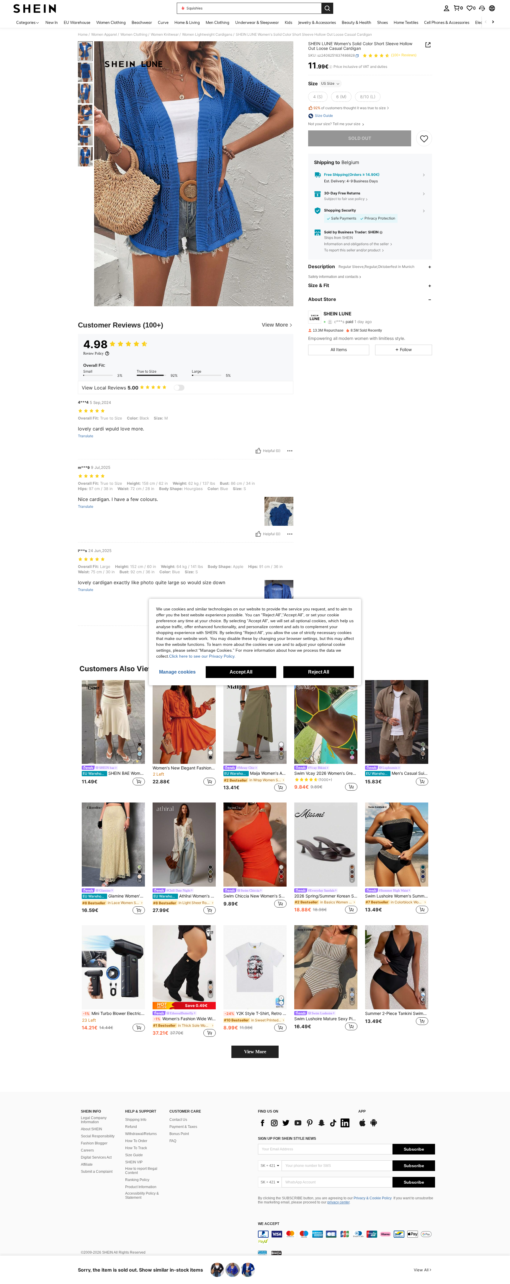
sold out (359, 138)
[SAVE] (424, 139)
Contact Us (178, 1120)
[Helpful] (258, 450)
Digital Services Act (96, 1157)
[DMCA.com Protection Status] (276, 1253)
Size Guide (134, 1155)
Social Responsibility (98, 1136)
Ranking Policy (137, 1180)
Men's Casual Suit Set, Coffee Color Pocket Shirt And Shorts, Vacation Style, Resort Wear (397, 773)
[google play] (374, 1126)
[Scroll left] (486, 22)
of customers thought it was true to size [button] (349, 108)
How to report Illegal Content (141, 1171)
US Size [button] (327, 83)
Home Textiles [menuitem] (406, 22)
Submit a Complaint (96, 1172)
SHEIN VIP (134, 1162)
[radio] (318, 97)
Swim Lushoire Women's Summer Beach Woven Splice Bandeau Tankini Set (396, 896)
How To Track (136, 1148)
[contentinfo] (346, 1238)
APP (362, 1111)
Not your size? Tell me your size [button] (334, 124)
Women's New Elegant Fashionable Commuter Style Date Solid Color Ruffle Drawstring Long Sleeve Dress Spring (184, 768)
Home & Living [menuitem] (187, 22)
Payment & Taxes (183, 1127)
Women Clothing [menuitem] (111, 22)
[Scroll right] (493, 22)
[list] (305, 1122)
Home (83, 34)
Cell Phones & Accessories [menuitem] (446, 22)
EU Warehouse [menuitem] (77, 22)
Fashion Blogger (94, 1143)
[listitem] (113, 736)
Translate (85, 436)
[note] (184, 1005)
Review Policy (93, 353)
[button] (482, 8)
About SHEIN (91, 1129)
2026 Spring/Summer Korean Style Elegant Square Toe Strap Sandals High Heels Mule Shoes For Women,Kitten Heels (325, 896)
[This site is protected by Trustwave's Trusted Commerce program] (262, 1253)
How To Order (136, 1141)
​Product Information (140, 1187)
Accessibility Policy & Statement (142, 1195)
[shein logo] (34, 8)
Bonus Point (179, 1134)
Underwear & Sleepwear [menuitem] (257, 22)
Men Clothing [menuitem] (217, 22)
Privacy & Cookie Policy (373, 1198)
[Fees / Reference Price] (330, 67)
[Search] (327, 8)
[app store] (362, 1126)
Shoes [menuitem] (382, 22)
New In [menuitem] (51, 22)
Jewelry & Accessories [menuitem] (317, 22)
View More (255, 1051)
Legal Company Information (94, 1120)
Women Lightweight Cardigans (207, 34)
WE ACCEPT (268, 1224)
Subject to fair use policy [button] (344, 199)
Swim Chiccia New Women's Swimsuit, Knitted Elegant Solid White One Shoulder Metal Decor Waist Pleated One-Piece (255, 896)
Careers (87, 1150)
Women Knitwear (165, 34)
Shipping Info (135, 1120)
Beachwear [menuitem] (142, 22)
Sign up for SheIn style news (287, 1138)
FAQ (172, 1141)
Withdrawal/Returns (141, 1134)
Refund (131, 1127)
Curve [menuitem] (163, 22)
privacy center (338, 1202)
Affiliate (87, 1164)
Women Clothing (133, 34)
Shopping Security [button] (340, 211)
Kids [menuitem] (288, 22)
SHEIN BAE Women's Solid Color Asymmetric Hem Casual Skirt (114, 773)
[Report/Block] (289, 450)
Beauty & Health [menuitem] (356, 22)
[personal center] (446, 8)
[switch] (179, 388)
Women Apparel (104, 34)
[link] (458, 8)
